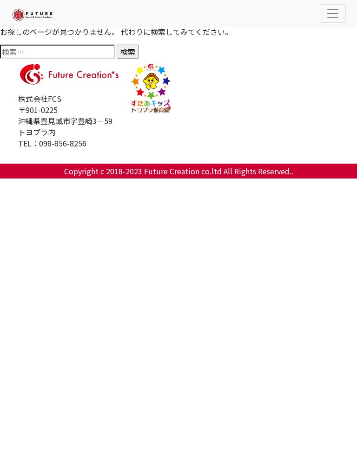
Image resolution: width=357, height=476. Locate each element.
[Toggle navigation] (333, 13)
